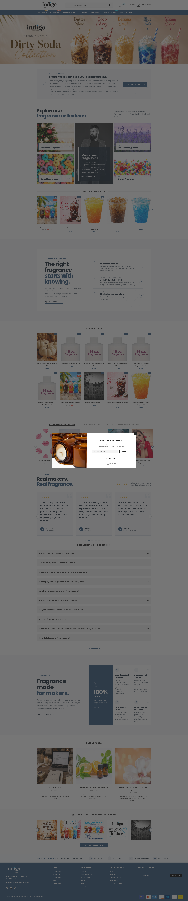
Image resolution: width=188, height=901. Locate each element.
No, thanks (112, 463)
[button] (135, 433)
